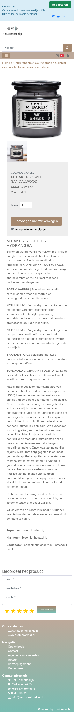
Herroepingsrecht (19, 664)
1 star (7, 611)
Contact (13, 651)
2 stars (13, 611)
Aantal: (15, 205)
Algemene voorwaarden (23, 655)
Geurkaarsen (44, 62)
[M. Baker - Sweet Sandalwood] (37, 108)
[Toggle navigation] (6, 55)
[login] (68, 55)
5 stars (32, 611)
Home (6, 62)
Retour (12, 659)
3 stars (20, 611)
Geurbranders (22, 62)
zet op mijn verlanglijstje (30, 229)
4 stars (26, 611)
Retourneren (16, 668)
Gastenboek (16, 646)
